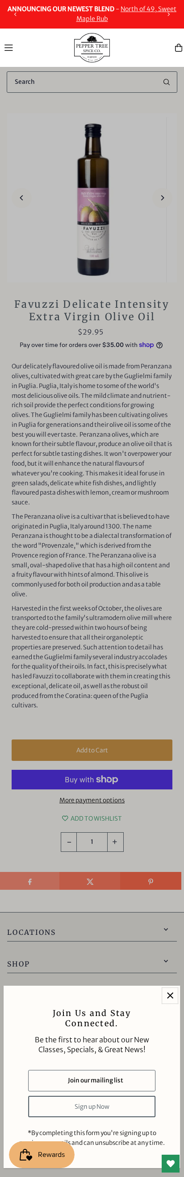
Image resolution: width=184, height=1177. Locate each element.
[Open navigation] (35, 47)
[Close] (170, 996)
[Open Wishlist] (171, 1164)
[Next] (168, 14)
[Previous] (15, 14)
